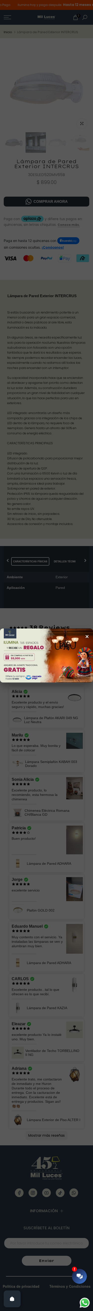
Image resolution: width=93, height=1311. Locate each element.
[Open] (12, 1298)
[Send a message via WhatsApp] (85, 1303)
